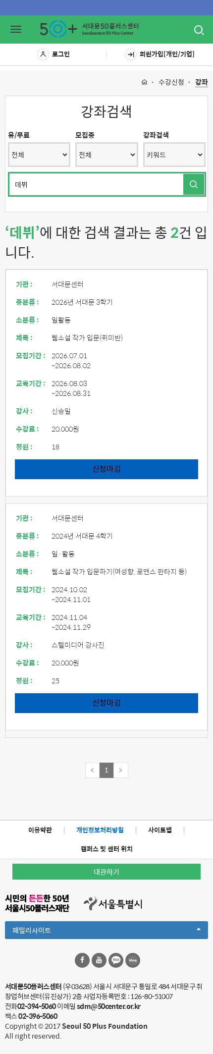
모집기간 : (31, 355)
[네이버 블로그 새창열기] (132, 960)
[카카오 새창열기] (115, 960)
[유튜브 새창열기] (99, 960)
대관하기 (106, 871)
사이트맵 (160, 830)
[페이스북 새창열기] (82, 960)
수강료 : (27, 429)
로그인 (61, 54)
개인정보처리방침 (100, 830)
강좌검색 (156, 135)
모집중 (85, 135)
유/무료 (19, 135)
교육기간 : (31, 383)
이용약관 (40, 830)
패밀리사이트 (48, 931)
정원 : (24, 446)
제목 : (24, 337)
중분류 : (27, 302)
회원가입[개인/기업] (167, 54)
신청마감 (106, 468)
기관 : (24, 284)
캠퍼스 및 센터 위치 (107, 848)
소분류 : (27, 320)
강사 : (24, 411)
